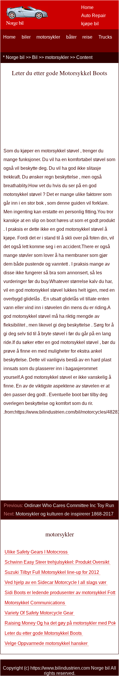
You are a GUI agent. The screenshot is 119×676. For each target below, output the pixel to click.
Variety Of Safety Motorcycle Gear (40, 612)
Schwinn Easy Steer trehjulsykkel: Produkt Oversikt (57, 562)
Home (87, 7)
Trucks (105, 37)
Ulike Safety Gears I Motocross (37, 551)
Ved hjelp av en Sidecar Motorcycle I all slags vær (56, 582)
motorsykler (48, 37)
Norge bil (15, 57)
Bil (35, 57)
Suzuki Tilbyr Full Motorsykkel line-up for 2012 (52, 572)
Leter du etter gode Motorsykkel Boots (44, 633)
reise (87, 37)
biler (26, 37)
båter (71, 37)
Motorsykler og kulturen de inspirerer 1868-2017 (65, 513)
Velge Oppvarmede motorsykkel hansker (47, 643)
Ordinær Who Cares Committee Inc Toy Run (69, 505)
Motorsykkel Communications (35, 602)
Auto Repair (93, 15)
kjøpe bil (90, 23)
